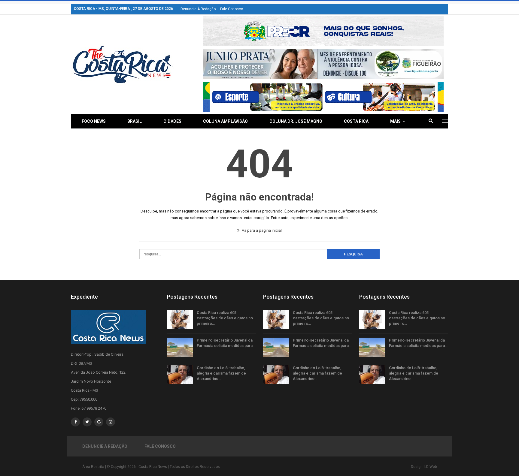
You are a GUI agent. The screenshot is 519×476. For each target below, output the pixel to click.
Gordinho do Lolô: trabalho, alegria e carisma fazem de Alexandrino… (221, 373)
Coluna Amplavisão (225, 121)
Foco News (94, 121)
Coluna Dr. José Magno (295, 121)
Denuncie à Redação (198, 9)
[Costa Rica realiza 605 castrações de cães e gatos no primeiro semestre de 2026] (180, 319)
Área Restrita (93, 467)
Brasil (134, 121)
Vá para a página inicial (261, 230)
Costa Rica (356, 121)
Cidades (172, 121)
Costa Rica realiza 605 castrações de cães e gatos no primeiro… (225, 318)
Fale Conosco (231, 9)
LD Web (430, 467)
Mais (395, 121)
